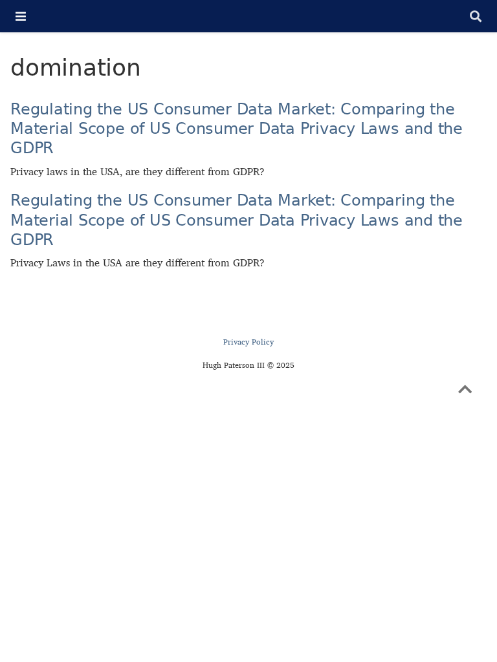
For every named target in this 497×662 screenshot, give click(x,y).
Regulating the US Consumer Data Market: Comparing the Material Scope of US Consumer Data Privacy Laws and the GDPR (236, 129)
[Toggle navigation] (21, 16)
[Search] (475, 16)
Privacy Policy (248, 341)
